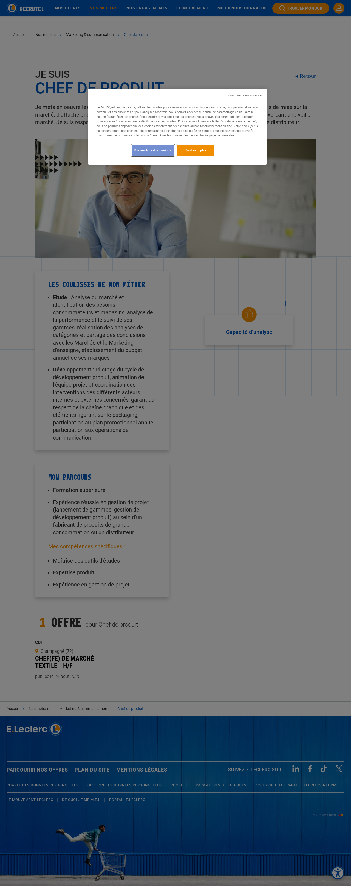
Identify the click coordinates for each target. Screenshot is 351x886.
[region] (177, 127)
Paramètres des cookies (152, 150)
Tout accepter (195, 150)
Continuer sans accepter (245, 95)
